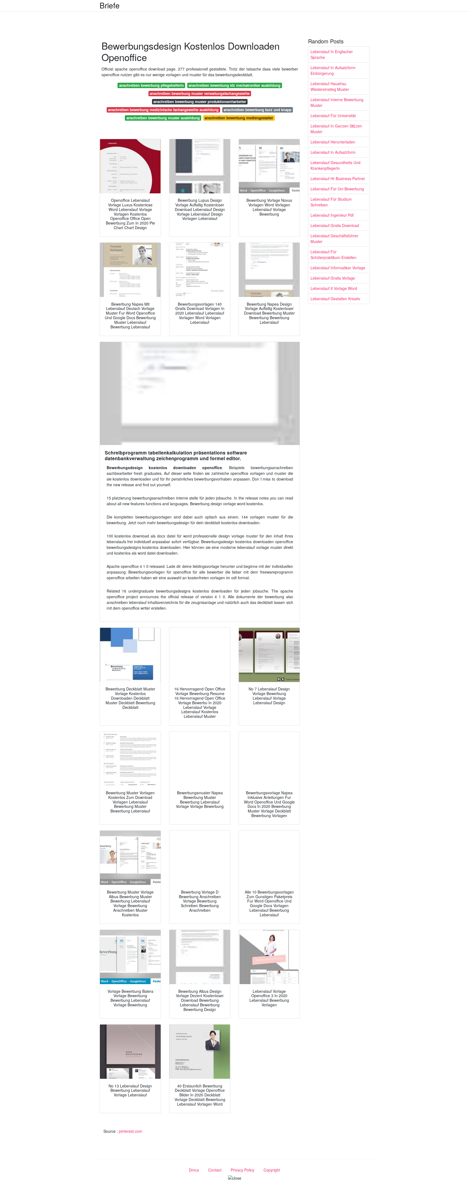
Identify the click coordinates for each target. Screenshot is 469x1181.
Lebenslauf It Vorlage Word (333, 288)
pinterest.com (130, 1131)
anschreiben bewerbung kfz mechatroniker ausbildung (234, 85)
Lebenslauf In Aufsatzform (333, 152)
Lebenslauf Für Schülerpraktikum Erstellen (333, 254)
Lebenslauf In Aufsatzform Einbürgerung (333, 70)
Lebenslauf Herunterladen (332, 142)
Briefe (110, 5)
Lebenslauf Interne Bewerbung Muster (336, 102)
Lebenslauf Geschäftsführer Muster (334, 238)
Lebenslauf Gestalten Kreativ (335, 298)
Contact (214, 1170)
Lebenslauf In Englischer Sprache (331, 54)
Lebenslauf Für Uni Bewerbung (337, 188)
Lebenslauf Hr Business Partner (337, 178)
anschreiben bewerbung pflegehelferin (151, 85)
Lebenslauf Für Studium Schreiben (331, 201)
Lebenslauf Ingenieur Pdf (332, 215)
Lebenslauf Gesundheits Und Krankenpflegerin (335, 165)
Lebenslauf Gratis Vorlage (332, 278)
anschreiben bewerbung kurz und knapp (257, 109)
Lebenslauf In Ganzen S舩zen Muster (336, 128)
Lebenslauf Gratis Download (334, 225)
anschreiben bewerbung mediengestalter (239, 117)
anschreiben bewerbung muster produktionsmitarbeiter (199, 101)
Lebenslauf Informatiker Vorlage (337, 267)
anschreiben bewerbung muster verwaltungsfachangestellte (200, 93)
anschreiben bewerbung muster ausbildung (163, 117)
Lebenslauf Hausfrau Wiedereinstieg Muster (329, 86)
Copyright (272, 1170)
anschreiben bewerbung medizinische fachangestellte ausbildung (163, 109)
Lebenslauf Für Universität (333, 115)
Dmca (194, 1170)
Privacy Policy (242, 1170)
